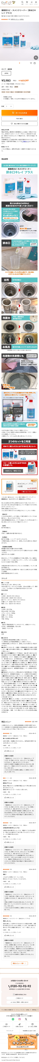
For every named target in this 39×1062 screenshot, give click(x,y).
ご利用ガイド (25, 141)
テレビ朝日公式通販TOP (7, 1010)
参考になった (10, 751)
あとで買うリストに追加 (21, 124)
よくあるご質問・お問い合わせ (19, 1002)
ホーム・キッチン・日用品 (22, 1010)
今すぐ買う (19, 118)
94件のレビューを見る (17, 19)
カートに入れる (21, 113)
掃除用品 (34, 1010)
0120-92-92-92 (20, 986)
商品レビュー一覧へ (18, 963)
